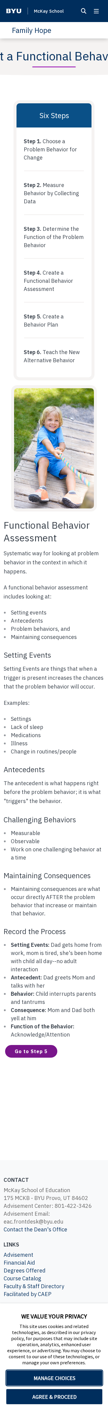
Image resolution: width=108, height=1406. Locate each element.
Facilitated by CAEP (27, 1294)
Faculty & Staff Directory (34, 1286)
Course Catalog (22, 1278)
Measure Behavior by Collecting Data (51, 193)
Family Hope (31, 30)
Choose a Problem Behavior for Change (50, 149)
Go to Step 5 (31, 1051)
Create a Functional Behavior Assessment (48, 280)
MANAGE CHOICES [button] (54, 1378)
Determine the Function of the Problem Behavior (54, 237)
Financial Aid (19, 1262)
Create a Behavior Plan (44, 320)
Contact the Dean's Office (35, 1229)
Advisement (18, 1254)
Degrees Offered (25, 1270)
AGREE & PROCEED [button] (54, 1396)
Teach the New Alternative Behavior (52, 356)
